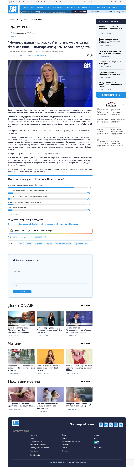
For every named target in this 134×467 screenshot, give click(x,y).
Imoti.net (78, 2)
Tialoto (46, 2)
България (25, 7)
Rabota (83, 2)
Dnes (20, 2)
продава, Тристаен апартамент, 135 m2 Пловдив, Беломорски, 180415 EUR (118, 132)
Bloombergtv (26, 2)
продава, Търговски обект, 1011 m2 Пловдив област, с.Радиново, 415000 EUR (110, 143)
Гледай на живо (27, 12)
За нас (32, 438)
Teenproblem (63, 2)
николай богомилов (63, 244)
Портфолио (34, 451)
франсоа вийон (81, 244)
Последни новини (79, 12)
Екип (64, 435)
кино (21, 244)
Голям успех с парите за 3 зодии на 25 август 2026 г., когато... (48, 368)
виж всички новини (111, 95)
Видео (73, 7)
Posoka (108, 2)
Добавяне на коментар (26, 260)
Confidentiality (35, 455)
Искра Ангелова (40, 55)
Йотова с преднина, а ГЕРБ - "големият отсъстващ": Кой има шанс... (49, 330)
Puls (57, 2)
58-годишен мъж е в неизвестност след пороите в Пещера (111, 84)
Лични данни (99, 447)
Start (103, 2)
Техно (66, 7)
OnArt (96, 442)
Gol (42, 2)
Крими (40, 7)
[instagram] (116, 424)
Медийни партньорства (71, 441)
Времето (121, 12)
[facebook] (101, 424)
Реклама (65, 444)
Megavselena (119, 2)
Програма (106, 7)
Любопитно (57, 7)
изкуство (38, 244)
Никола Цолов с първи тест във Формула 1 (110, 63)
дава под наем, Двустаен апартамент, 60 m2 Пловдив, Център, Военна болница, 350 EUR (110, 112)
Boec (112, 2)
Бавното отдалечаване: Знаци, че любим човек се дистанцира (109, 41)
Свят (33, 7)
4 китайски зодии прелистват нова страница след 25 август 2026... (79, 368)
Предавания (94, 7)
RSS (96, 438)
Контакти (33, 435)
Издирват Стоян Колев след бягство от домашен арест (110, 52)
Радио (64, 447)
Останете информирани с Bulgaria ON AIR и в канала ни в (43, 224)
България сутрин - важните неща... (50, 12)
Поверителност (36, 441)
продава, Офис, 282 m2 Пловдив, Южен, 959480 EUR (118, 121)
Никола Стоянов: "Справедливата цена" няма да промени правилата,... (78, 330)
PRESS (64, 438)
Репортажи (82, 7)
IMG (10, 2)
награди (49, 244)
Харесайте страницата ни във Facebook (27, 237)
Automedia (71, 2)
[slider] (45, 105)
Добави (22, 292)
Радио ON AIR (110, 12)
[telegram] (121, 424)
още (13, 36)
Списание (65, 451)
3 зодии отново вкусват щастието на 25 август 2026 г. (110, 28)
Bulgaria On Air (35, 2)
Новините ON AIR (96, 12)
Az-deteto (89, 2)
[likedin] (106, 424)
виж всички (85, 306)
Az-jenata (52, 2)
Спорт (47, 7)
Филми (96, 435)
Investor (15, 2)
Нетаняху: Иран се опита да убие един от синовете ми (110, 73)
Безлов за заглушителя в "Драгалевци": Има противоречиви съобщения (20, 330)
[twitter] (111, 424)
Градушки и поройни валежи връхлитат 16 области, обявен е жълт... (21, 368)
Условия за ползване (38, 444)
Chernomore (97, 2)
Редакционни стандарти (39, 447)
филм (29, 244)
